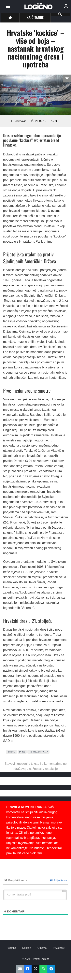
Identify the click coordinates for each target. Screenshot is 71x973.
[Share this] (28, 969)
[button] (8, 6)
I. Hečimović (18, 120)
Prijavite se (60, 880)
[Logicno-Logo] (38, 6)
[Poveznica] (66, 6)
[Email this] (20, 969)
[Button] (10, 17)
